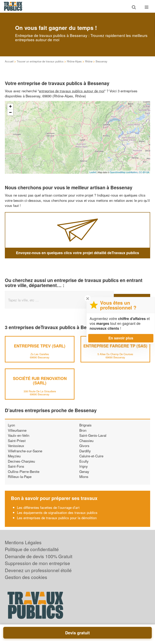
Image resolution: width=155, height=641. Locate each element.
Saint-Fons (16, 466)
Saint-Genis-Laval (92, 435)
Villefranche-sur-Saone (25, 450)
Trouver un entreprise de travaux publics (40, 61)
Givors (84, 445)
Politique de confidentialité (32, 549)
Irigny (83, 466)
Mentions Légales (23, 542)
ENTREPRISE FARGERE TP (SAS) (115, 346)
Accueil (9, 61)
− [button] (10, 112)
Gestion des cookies (26, 577)
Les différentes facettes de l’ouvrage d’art (49, 507)
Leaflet (92, 172)
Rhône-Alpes (74, 61)
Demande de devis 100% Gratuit (38, 556)
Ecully (84, 461)
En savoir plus (120, 338)
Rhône (88, 61)
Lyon (11, 424)
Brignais (85, 424)
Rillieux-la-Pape (19, 476)
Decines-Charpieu (21, 461)
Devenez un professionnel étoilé (38, 570)
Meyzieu (14, 455)
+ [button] (10, 106)
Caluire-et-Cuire (91, 455)
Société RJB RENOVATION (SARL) (40, 380)
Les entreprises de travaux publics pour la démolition (57, 517)
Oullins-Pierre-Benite (23, 471)
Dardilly (85, 450)
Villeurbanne (17, 430)
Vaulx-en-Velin (18, 435)
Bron (82, 430)
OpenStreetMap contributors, (124, 172)
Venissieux (16, 445)
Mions (83, 476)
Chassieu (86, 440)
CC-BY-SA (144, 172)
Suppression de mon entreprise (37, 563)
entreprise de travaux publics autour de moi (71, 90)
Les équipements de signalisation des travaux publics (57, 512)
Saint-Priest (17, 440)
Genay (84, 471)
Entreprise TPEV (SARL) (39, 346)
